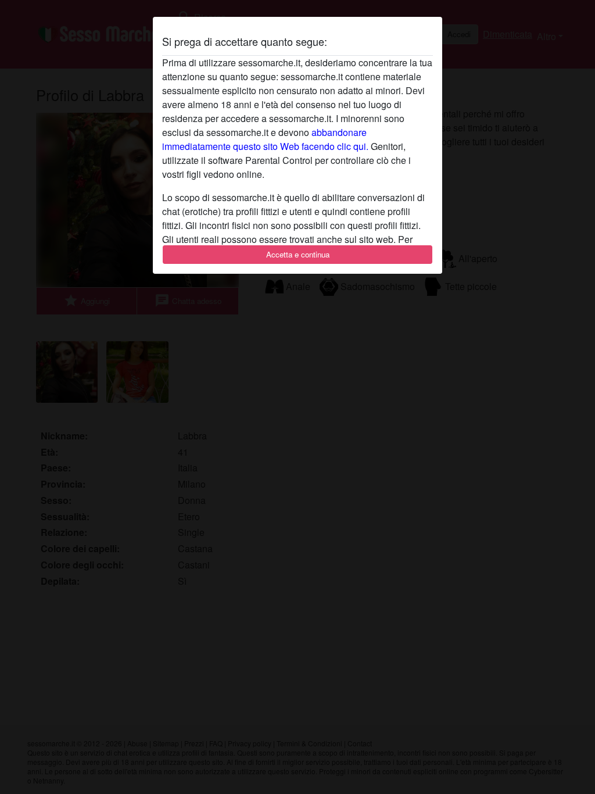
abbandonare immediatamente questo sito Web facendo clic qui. (265, 139)
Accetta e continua (297, 254)
